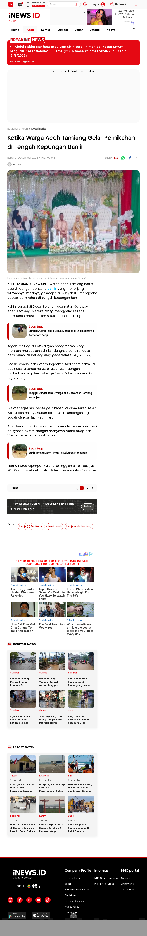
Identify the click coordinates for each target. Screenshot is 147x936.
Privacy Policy (72, 907)
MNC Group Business (106, 878)
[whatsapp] (123, 158)
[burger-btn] (137, 4)
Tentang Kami (72, 878)
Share (108, 158)
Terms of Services (74, 901)
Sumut (45, 29)
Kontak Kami (71, 913)
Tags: (11, 524)
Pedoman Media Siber (77, 890)
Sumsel (62, 29)
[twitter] (137, 158)
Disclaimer (70, 895)
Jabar (79, 29)
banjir (51, 288)
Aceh (30, 29)
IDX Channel (127, 890)
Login (95, 4)
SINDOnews (127, 884)
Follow (87, 506)
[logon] (11, 4)
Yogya (111, 29)
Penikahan (37, 526)
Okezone (126, 878)
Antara (17, 164)
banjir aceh (55, 526)
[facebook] (130, 158)
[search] (75, 4)
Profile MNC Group (104, 884)
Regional (12, 129)
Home (15, 29)
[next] (92, 488)
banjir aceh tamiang (78, 526)
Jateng (95, 29)
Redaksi (69, 884)
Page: (14, 488)
